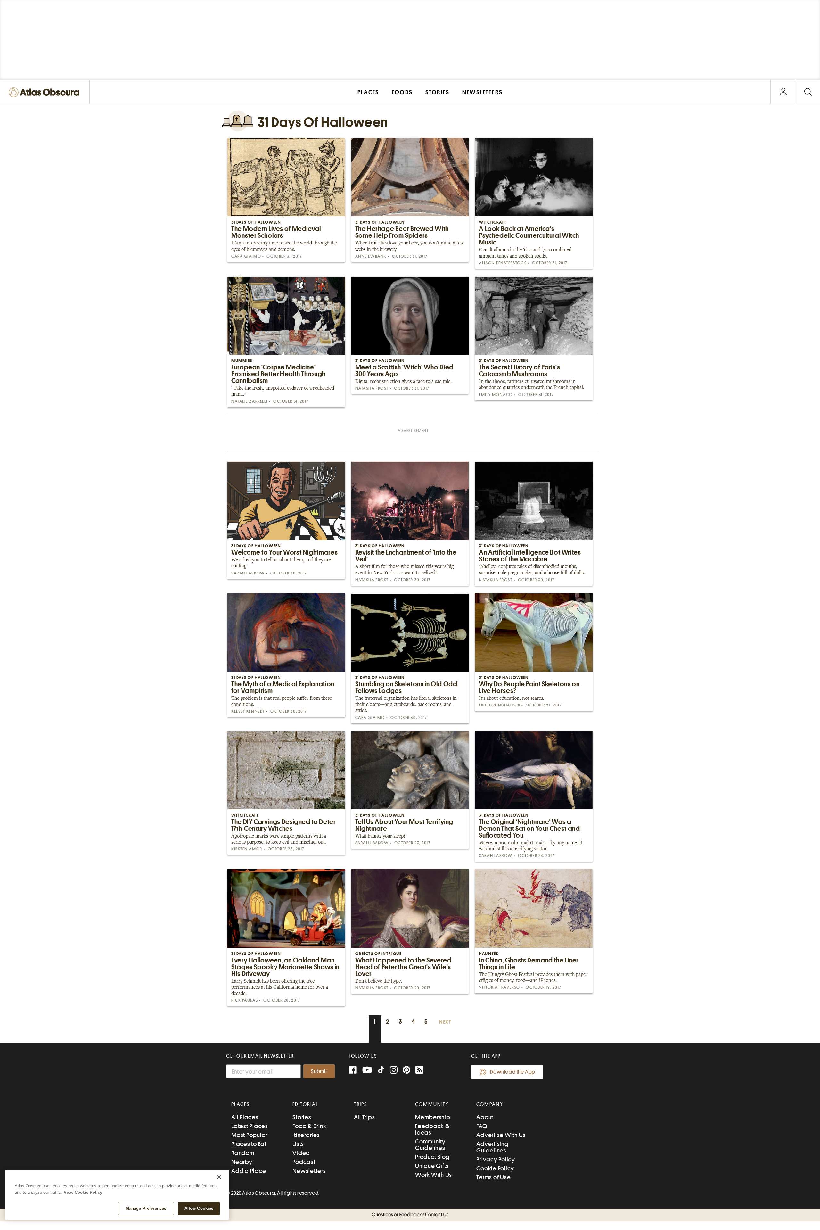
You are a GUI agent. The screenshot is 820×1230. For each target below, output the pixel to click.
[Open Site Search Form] (808, 92)
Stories (301, 1117)
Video (301, 1153)
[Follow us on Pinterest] (406, 1070)
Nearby (241, 1162)
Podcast (303, 1162)
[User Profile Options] (783, 92)
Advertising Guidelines (492, 1147)
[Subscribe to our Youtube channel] (367, 1070)
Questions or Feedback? (410, 1214)
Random (242, 1153)
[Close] (219, 1177)
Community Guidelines (430, 1144)
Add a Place (248, 1171)
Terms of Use (493, 1177)
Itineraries (306, 1135)
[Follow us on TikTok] (381, 1071)
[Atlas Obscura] (45, 93)
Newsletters (309, 1171)
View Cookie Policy (83, 1192)
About (484, 1117)
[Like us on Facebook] (353, 1070)
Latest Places (249, 1126)
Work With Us (433, 1175)
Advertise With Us (501, 1135)
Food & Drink (309, 1126)
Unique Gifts (432, 1166)
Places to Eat (248, 1144)
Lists (298, 1144)
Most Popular (249, 1135)
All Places (244, 1117)
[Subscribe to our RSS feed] (419, 1070)
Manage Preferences (146, 1208)
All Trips (364, 1117)
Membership (432, 1117)
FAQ (481, 1126)
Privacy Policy (495, 1159)
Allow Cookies (199, 1208)
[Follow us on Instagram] (394, 1070)
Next (445, 1022)
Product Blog (432, 1157)
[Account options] (783, 92)
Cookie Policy (495, 1168)
